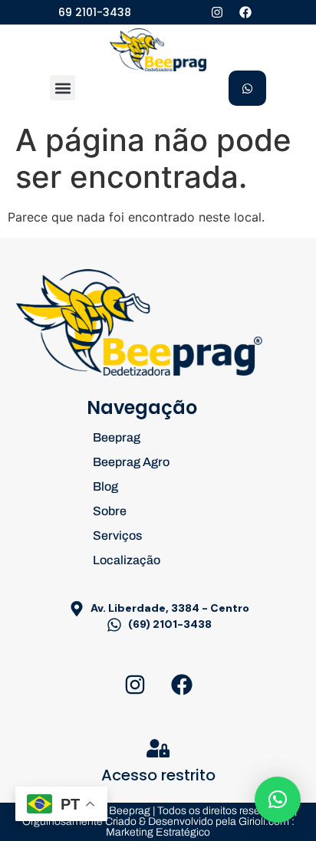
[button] (62, 87)
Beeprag (116, 437)
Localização (126, 560)
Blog (105, 486)
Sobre (110, 510)
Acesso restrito (158, 775)
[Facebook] (245, 12)
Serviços (117, 535)
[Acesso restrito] (158, 748)
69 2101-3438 (94, 12)
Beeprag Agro (131, 461)
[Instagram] (217, 12)
